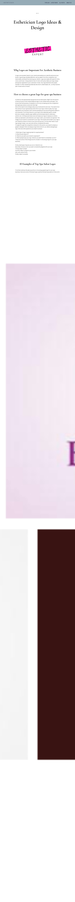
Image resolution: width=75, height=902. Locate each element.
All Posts (62, 2)
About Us (69, 2)
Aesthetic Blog (9, 2)
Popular (47, 2)
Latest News (54, 2)
